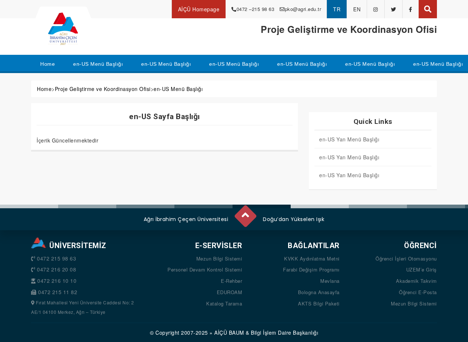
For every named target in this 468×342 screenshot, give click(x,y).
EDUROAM (229, 292)
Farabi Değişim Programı (311, 269)
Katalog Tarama (224, 303)
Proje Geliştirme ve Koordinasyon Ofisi (103, 88)
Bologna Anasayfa (319, 292)
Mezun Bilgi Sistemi (219, 258)
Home (44, 88)
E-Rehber (231, 280)
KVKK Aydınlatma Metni (312, 258)
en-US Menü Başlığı (178, 88)
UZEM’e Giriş (421, 269)
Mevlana (330, 280)
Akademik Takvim (416, 280)
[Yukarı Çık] (245, 213)
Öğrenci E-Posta (418, 292)
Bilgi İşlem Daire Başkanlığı (284, 332)
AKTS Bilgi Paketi (319, 303)
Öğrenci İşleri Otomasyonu (406, 258)
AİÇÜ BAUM (229, 332)
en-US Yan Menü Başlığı (349, 139)
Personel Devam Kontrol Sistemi (204, 269)
